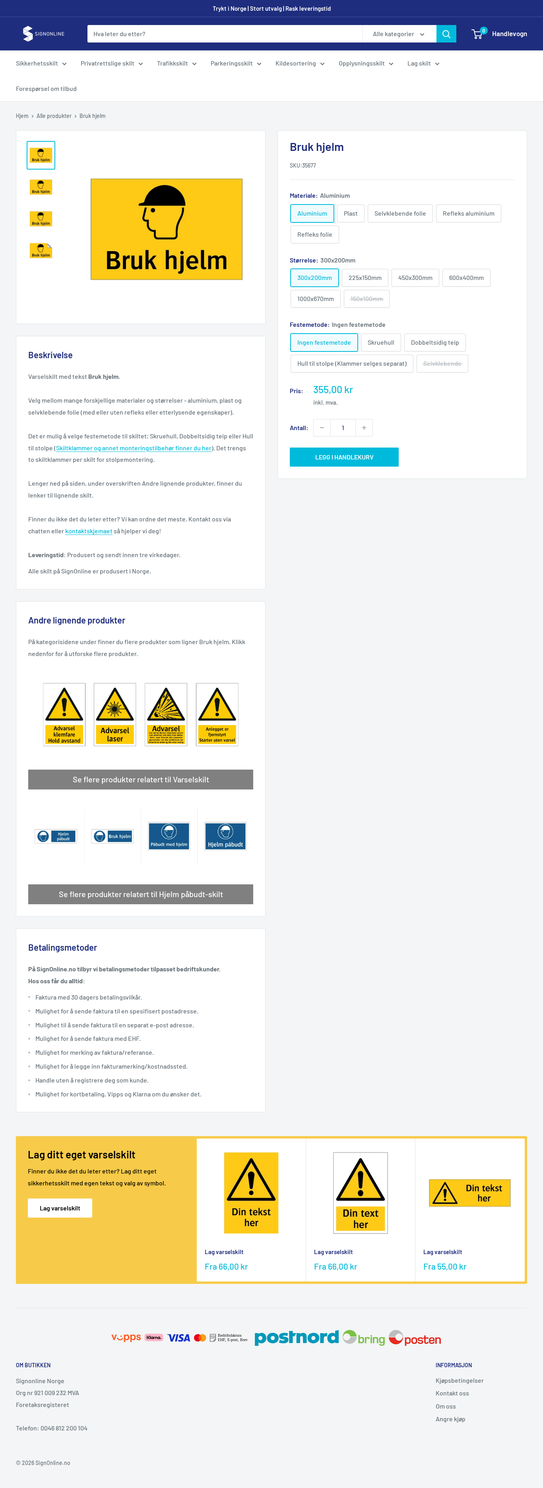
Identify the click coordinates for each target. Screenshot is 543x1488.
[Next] (525, 1210)
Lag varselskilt (60, 1208)
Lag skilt (419, 63)
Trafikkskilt (172, 63)
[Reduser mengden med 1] (322, 427)
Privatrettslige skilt (107, 63)
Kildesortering (295, 63)
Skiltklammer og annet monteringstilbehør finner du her (133, 448)
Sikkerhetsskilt (37, 63)
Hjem (22, 115)
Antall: (299, 427)
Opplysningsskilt (362, 63)
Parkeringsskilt (232, 63)
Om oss (446, 1406)
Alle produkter (54, 115)
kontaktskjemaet (88, 531)
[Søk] (446, 33)
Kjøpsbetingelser (460, 1380)
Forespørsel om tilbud (46, 88)
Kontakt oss (452, 1393)
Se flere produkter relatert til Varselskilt (141, 779)
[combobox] (225, 33)
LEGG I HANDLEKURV (344, 457)
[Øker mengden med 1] (364, 427)
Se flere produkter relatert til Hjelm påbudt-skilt (141, 894)
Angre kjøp (450, 1418)
